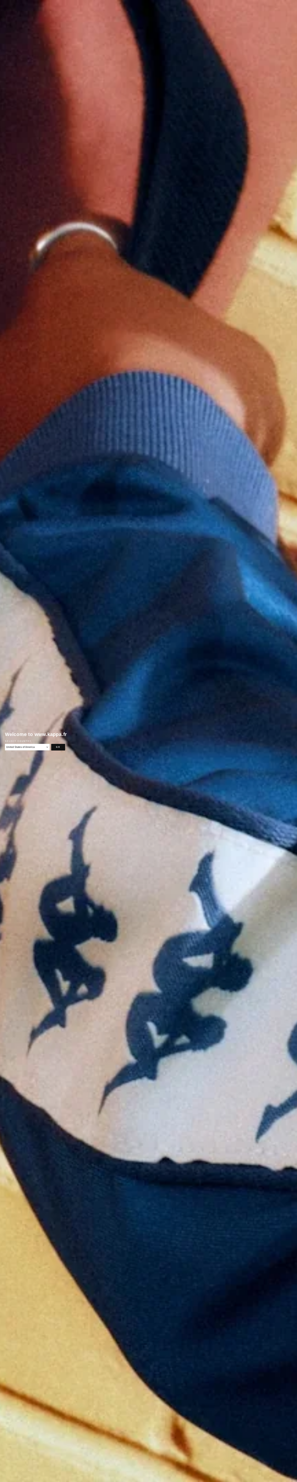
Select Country (18, 741)
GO (58, 747)
